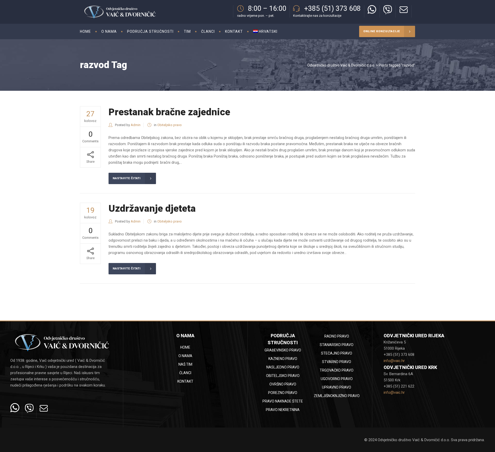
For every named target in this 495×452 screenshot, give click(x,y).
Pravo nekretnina (283, 410)
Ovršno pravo (282, 384)
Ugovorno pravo (337, 379)
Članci (185, 373)
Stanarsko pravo (336, 345)
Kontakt (185, 381)
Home (185, 347)
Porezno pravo (282, 393)
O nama (185, 356)
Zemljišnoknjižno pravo (337, 396)
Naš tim (185, 364)
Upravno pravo (336, 387)
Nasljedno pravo (282, 367)
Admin (136, 125)
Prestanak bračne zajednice (169, 112)
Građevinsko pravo (283, 350)
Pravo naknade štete (282, 401)
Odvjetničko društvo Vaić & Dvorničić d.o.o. (341, 65)
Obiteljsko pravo (169, 125)
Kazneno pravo (282, 359)
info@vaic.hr (394, 360)
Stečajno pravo (336, 353)
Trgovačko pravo (336, 370)
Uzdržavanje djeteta (152, 208)
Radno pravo (336, 336)
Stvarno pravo (336, 362)
